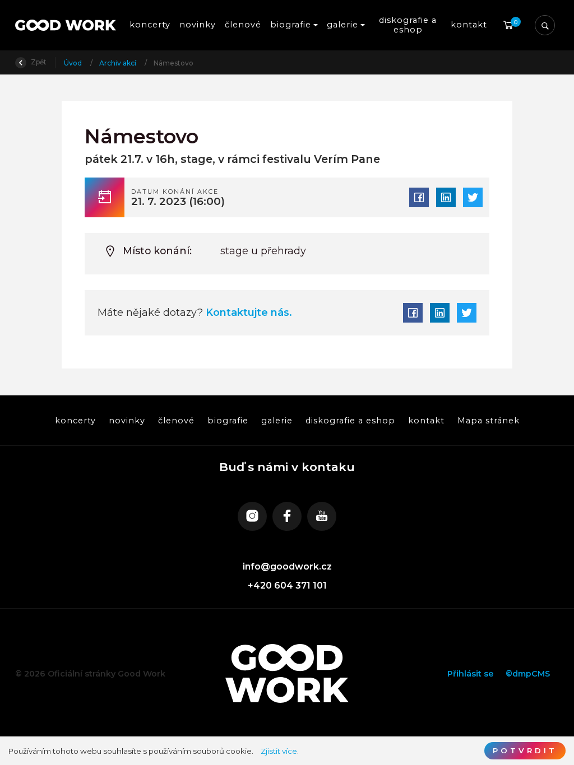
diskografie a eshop (409, 25)
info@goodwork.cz (287, 566)
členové (243, 25)
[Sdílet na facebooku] (419, 197)
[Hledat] (545, 25)
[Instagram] (252, 516)
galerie (277, 420)
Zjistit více (279, 751)
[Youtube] (321, 516)
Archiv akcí (118, 63)
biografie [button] (290, 25)
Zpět (38, 62)
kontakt (469, 25)
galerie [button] (342, 25)
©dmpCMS (528, 674)
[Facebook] (287, 516)
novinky (197, 25)
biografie (227, 420)
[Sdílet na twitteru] (473, 197)
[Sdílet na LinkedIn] (446, 197)
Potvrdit (525, 750)
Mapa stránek (488, 420)
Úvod (74, 63)
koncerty (149, 25)
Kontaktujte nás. (247, 312)
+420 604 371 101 (287, 585)
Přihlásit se (470, 674)
